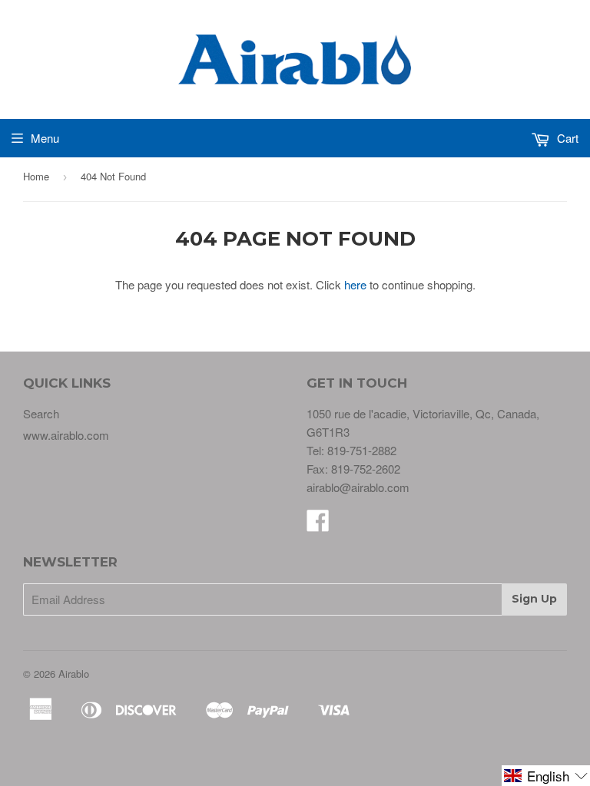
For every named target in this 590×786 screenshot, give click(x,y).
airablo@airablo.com (358, 487)
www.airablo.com (66, 435)
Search (41, 413)
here (355, 284)
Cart (566, 138)
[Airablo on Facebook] (318, 525)
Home (36, 176)
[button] (546, 775)
